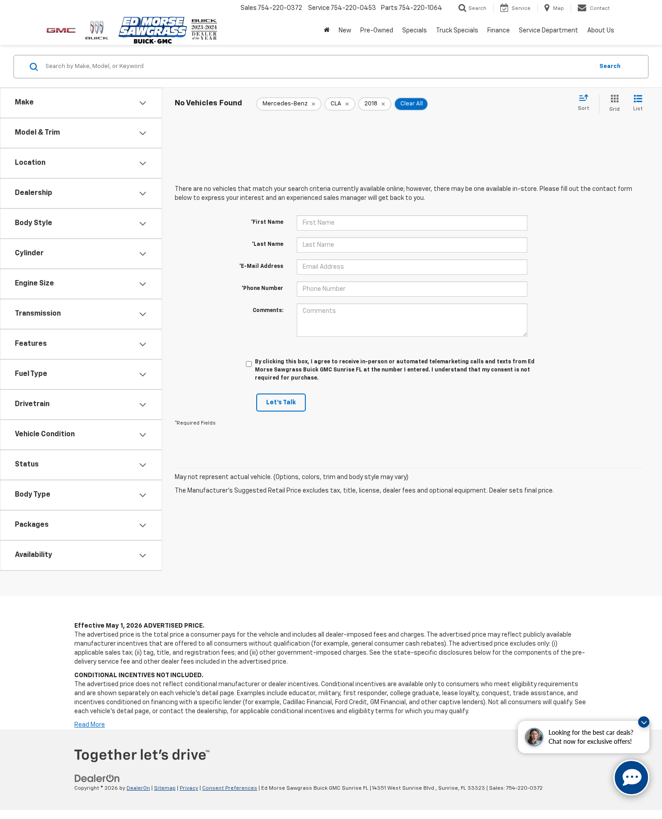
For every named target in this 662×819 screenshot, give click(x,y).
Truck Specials (457, 30)
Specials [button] (414, 30)
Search (610, 66)
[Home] (326, 30)
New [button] (345, 30)
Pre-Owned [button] (376, 30)
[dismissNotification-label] (643, 722)
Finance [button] (498, 30)
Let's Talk (281, 402)
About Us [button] (600, 30)
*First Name (267, 222)
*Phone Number (262, 288)
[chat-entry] (631, 778)
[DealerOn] (97, 778)
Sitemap (165, 788)
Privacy (189, 788)
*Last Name (267, 244)
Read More (89, 725)
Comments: (268, 310)
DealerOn (138, 788)
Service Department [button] (548, 30)
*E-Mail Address (261, 266)
